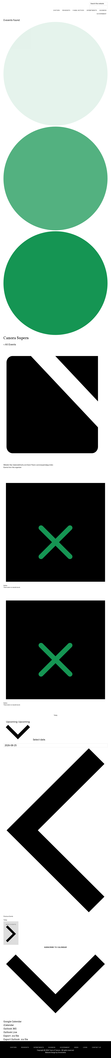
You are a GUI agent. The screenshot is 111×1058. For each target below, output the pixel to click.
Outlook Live (10, 1032)
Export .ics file (11, 1035)
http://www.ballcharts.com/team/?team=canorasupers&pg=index (31, 465)
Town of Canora (22, 5)
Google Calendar (12, 1021)
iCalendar (8, 1025)
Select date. (39, 739)
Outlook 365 (9, 1028)
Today (55, 715)
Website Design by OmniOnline (55, 1052)
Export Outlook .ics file (15, 1039)
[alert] (55, 529)
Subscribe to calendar (55, 947)
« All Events (9, 344)
